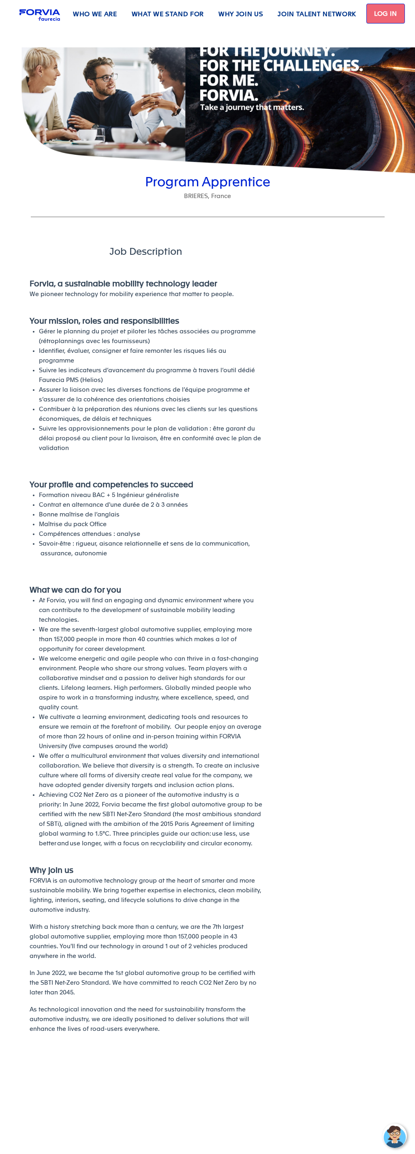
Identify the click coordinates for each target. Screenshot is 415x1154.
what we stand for (168, 14)
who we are (95, 14)
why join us (240, 14)
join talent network (317, 14)
